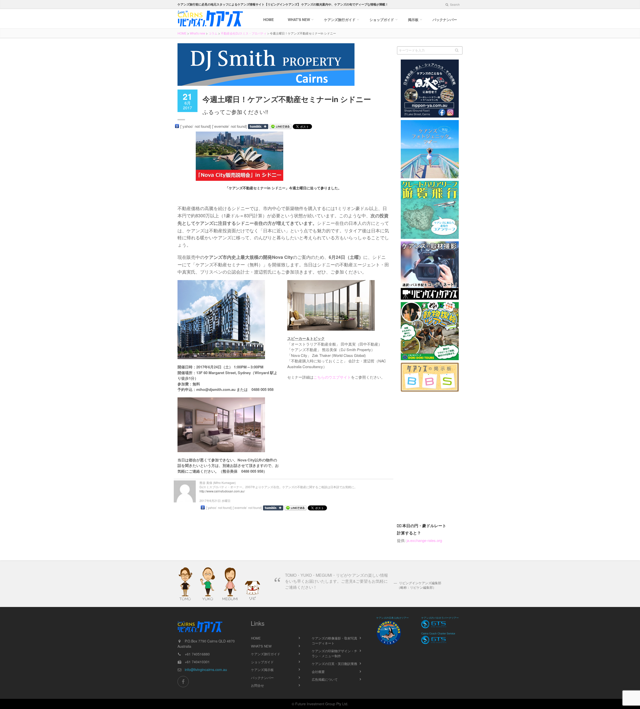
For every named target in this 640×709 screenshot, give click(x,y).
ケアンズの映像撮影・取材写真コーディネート (334, 640)
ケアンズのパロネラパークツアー (440, 617)
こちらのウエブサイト (332, 377)
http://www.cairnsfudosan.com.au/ (222, 491)
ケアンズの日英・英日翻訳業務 (334, 663)
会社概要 (318, 671)
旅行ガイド (340, 19)
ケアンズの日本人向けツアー (392, 617)
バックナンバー (444, 19)
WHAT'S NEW (261, 646)
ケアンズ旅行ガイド (265, 653)
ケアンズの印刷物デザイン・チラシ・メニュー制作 (334, 653)
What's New (299, 19)
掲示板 (413, 19)
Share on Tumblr (258, 126)
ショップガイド (382, 19)
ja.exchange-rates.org (424, 540)
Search (454, 4)
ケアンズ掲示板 (262, 669)
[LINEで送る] (281, 126)
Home (268, 19)
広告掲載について (325, 679)
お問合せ (257, 685)
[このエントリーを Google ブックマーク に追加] (177, 126)
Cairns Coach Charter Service (438, 633)
